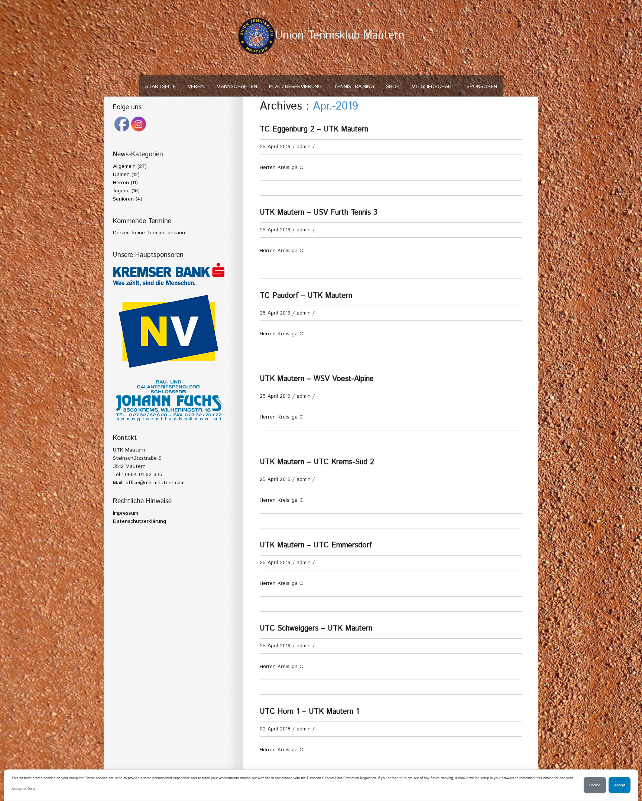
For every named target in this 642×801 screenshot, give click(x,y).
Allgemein (124, 166)
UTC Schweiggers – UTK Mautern (316, 628)
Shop (393, 86)
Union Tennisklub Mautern (340, 35)
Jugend (121, 191)
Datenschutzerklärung (139, 521)
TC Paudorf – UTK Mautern (306, 295)
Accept (619, 785)
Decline (594, 785)
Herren (121, 182)
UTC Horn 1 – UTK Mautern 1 (309, 711)
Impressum (125, 513)
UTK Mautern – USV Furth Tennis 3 (318, 212)
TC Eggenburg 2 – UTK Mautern (314, 129)
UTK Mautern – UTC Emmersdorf (316, 545)
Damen (121, 174)
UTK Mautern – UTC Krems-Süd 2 (317, 462)
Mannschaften (237, 86)
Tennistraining (354, 86)
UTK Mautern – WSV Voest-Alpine (317, 379)
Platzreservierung (295, 86)
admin (303, 146)
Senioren (123, 199)
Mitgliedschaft (433, 86)
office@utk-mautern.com (155, 482)
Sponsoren (482, 86)
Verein (196, 86)
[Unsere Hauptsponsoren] (168, 274)
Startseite (160, 86)
